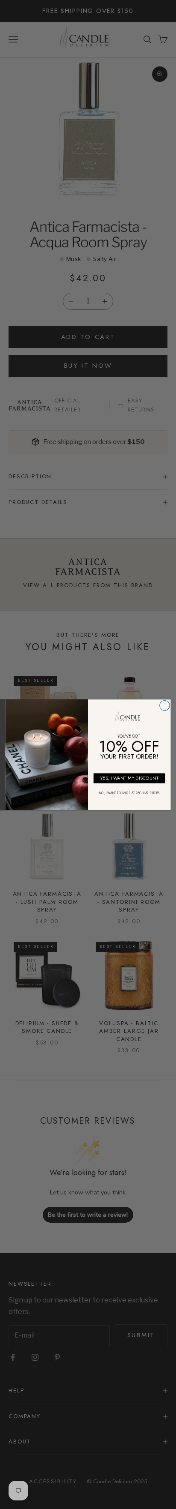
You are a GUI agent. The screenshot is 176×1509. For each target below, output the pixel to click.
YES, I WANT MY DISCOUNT (129, 777)
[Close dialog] (165, 705)
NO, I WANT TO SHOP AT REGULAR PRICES (129, 793)
